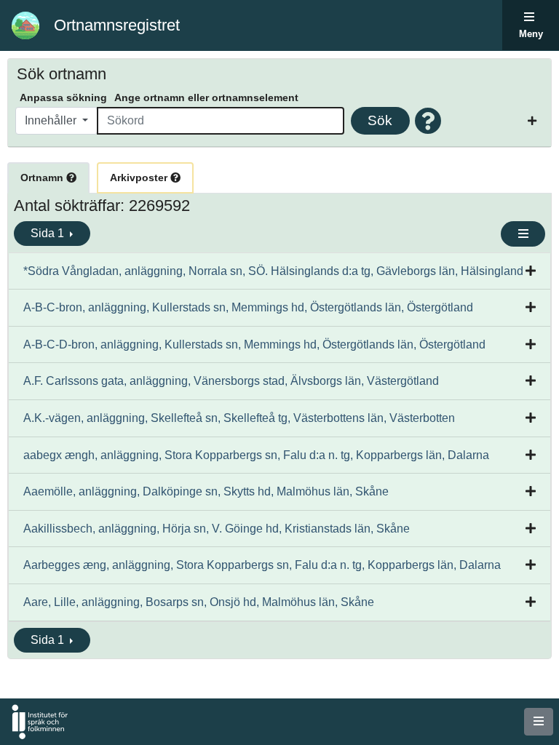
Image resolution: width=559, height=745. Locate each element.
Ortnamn (43, 177)
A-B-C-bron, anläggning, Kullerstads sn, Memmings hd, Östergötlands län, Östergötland (248, 307)
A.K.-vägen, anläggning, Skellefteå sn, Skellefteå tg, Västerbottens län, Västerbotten (239, 418)
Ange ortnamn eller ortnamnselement (206, 97)
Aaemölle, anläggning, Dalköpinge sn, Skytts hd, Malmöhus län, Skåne (206, 491)
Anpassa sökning (63, 97)
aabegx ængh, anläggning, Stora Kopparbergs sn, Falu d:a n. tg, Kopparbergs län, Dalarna (256, 455)
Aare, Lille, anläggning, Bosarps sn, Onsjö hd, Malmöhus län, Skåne (198, 602)
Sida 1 (49, 233)
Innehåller (52, 120)
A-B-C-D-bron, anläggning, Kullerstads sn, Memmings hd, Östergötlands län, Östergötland (254, 344)
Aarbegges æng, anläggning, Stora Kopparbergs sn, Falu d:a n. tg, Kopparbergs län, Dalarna (262, 565)
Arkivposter (140, 177)
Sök (380, 120)
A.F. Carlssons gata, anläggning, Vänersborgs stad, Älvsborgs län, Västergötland (231, 381)
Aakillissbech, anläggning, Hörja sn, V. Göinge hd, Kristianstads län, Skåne (216, 528)
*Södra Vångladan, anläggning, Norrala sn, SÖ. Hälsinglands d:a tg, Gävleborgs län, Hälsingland (273, 271)
